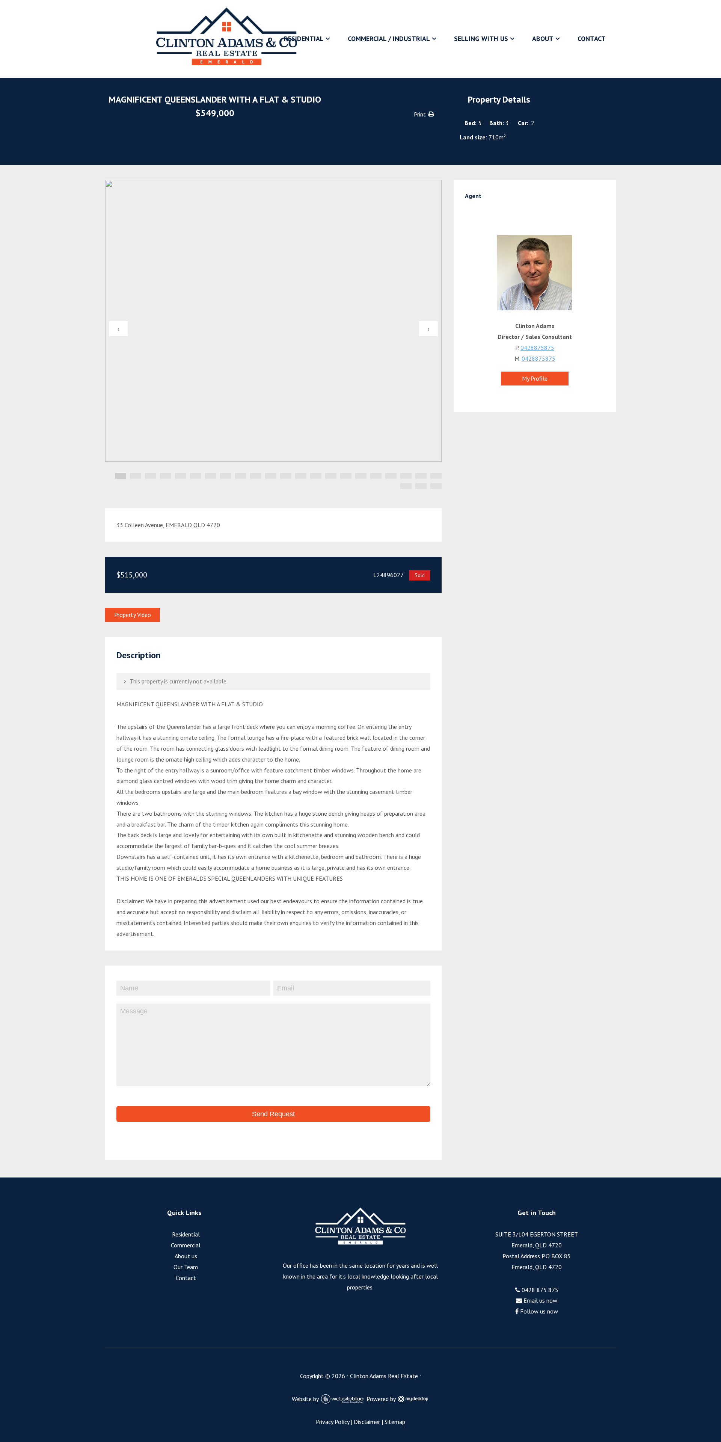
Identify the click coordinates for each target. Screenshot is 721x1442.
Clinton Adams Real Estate (384, 1376)
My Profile (535, 378)
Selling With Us (481, 38)
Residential (304, 38)
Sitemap (395, 1421)
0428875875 (537, 347)
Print (420, 114)
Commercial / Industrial (389, 38)
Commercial (186, 1245)
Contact (592, 38)
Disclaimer (367, 1421)
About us (186, 1256)
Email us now (539, 1300)
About (543, 38)
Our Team (185, 1267)
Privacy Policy (332, 1421)
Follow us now (538, 1311)
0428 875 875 (539, 1290)
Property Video (132, 614)
